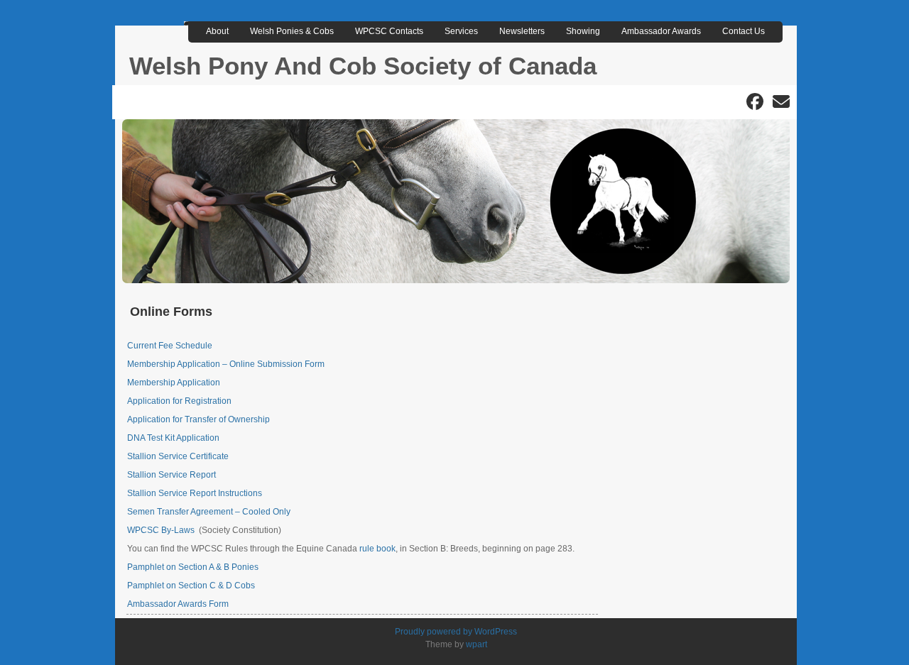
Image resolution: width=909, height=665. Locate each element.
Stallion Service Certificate (178, 456)
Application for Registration (179, 401)
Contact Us (743, 31)
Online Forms (171, 311)
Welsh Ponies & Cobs (292, 31)
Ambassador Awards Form (178, 604)
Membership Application (173, 383)
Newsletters (522, 31)
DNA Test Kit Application (173, 438)
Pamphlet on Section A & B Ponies (192, 567)
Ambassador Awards (661, 31)
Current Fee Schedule (169, 346)
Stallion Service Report (171, 475)
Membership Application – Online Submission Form (226, 364)
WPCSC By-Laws (161, 530)
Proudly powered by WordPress (456, 632)
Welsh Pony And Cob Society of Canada (363, 65)
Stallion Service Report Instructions (194, 493)
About (217, 31)
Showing (583, 31)
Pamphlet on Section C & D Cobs (191, 585)
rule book (377, 549)
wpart (476, 644)
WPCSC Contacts (389, 31)
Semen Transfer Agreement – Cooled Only (208, 512)
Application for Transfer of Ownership (198, 419)
